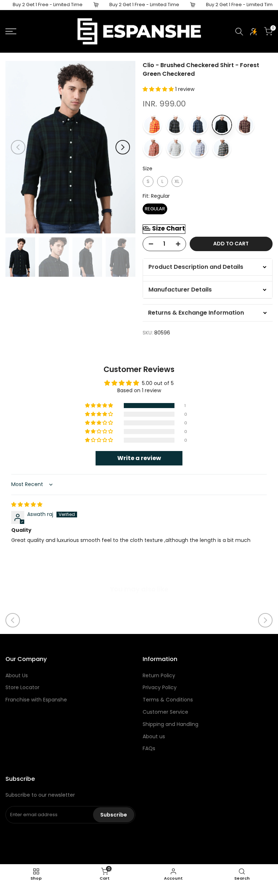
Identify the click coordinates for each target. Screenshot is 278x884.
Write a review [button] (139, 458)
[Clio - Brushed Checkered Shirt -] (152, 125)
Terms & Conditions (168, 699)
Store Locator (22, 687)
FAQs (149, 748)
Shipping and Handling (170, 724)
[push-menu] (10, 31)
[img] (26, 504)
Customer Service (165, 711)
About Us (16, 675)
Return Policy (159, 675)
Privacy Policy (160, 687)
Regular (155, 208)
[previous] (18, 147)
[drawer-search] (239, 31)
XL (176, 181)
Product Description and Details (195, 267)
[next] (122, 147)
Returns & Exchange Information (196, 312)
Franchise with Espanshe (36, 699)
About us (154, 736)
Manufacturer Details (180, 289)
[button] (159, 89)
